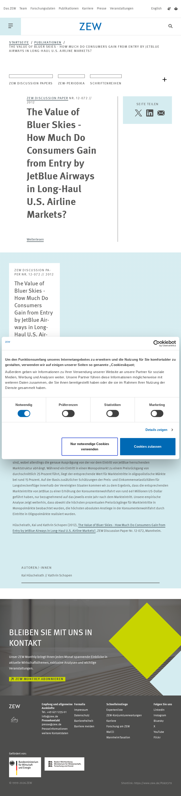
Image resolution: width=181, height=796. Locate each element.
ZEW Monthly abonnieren (39, 679)
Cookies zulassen (148, 446)
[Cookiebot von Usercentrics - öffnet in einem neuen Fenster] (156, 343)
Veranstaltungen (121, 8)
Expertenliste (114, 710)
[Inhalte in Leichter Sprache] (176, 9)
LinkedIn (159, 710)
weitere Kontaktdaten (55, 733)
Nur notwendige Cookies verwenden (89, 446)
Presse (101, 8)
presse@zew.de (51, 724)
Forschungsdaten (42, 8)
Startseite (19, 42)
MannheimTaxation (118, 737)
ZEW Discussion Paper (47, 98)
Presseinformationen (55, 729)
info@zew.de (50, 716)
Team (23, 8)
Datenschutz (81, 715)
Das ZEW (10, 8)
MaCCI (110, 732)
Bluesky (159, 721)
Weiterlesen (35, 239)
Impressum (81, 710)
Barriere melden (84, 726)
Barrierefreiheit (83, 721)
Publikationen (69, 8)
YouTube (159, 732)
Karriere (87, 8)
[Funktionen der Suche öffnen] (170, 26)
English (156, 8)
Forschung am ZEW (118, 726)
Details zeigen (156, 430)
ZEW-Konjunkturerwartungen (124, 715)
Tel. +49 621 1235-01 (54, 712)
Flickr (157, 737)
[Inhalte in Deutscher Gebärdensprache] (169, 9)
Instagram (160, 715)
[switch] (68, 413)
